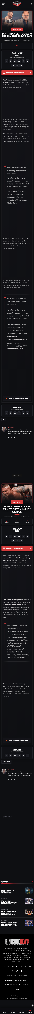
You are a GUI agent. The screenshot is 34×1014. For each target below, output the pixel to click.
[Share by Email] (27, 413)
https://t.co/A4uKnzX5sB (17, 339)
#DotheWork (12, 336)
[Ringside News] (17, 4)
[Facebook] (6, 61)
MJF (4, 419)
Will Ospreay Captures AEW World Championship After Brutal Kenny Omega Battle (9, 902)
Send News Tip (12, 975)
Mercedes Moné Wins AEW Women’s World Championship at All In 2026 (9, 924)
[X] (10, 61)
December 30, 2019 (15, 349)
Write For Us (22, 975)
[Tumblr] (25, 966)
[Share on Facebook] (6, 413)
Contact (26, 980)
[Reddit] (21, 65)
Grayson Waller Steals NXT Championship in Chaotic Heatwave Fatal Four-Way (8, 892)
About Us (18, 980)
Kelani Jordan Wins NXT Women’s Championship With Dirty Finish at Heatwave (8, 913)
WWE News (17, 502)
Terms (17, 989)
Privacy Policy (24, 984)
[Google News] (15, 61)
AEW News (17, 29)
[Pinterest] (23, 61)
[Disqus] (17, 842)
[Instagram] (13, 65)
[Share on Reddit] (23, 413)
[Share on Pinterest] (19, 413)
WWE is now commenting (12, 604)
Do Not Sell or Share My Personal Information (17, 998)
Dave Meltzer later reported (12, 600)
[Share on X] (10, 413)
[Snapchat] (17, 65)
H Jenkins (7, 40)
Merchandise (9, 980)
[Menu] (3, 3)
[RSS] (21, 971)
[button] (31, 4)
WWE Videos (4, 887)
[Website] (9, 438)
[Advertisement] (15, 224)
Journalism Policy (11, 984)
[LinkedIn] (19, 61)
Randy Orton (6, 761)
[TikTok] (17, 971)
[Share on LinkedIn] (15, 413)
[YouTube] (27, 61)
